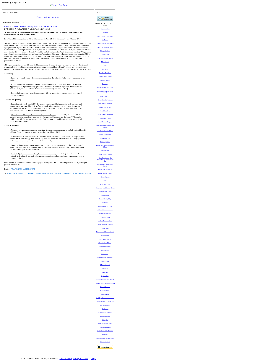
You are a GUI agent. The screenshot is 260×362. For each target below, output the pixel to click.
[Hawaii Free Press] (58, 5)
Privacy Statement (80, 358)
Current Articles (43, 17)
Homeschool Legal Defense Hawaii (105, 188)
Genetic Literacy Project (105, 76)
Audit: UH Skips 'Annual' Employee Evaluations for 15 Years (30, 26)
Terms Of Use (66, 358)
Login (93, 358)
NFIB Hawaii (105, 261)
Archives (55, 17)
